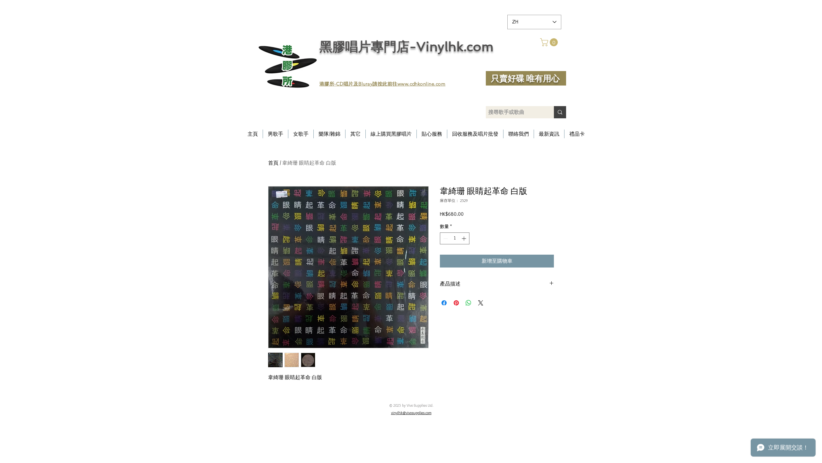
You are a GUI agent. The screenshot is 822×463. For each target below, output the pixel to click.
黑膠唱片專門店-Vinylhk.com (406, 46)
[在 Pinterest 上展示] (456, 303)
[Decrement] (445, 238)
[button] (550, 42)
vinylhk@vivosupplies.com (411, 412)
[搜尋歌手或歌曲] (560, 112)
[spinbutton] (454, 238)
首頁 (273, 163)
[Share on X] (481, 303)
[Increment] (464, 238)
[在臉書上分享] (444, 303)
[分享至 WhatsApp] (468, 303)
